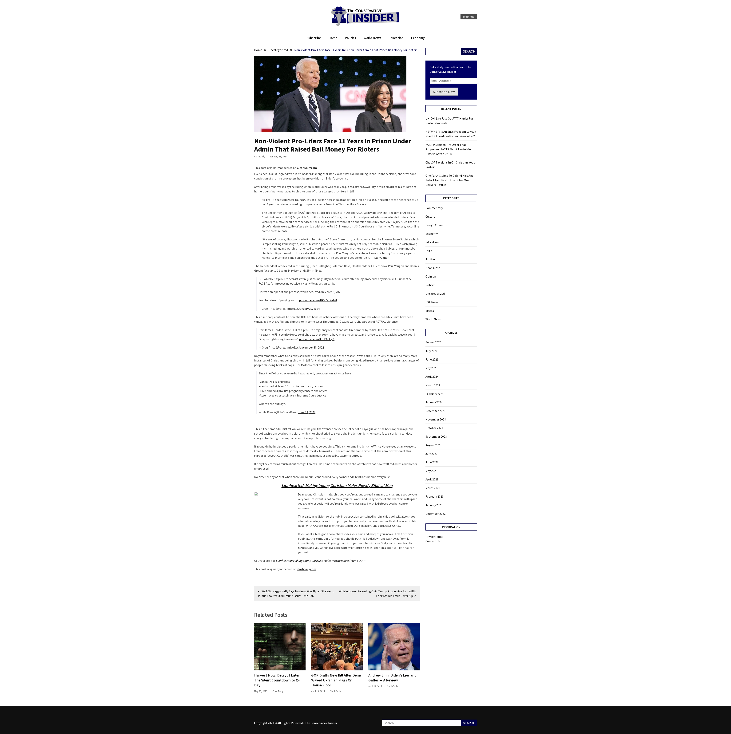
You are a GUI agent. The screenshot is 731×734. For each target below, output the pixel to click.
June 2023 (431, 462)
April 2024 (431, 376)
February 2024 (434, 394)
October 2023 (434, 428)
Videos (429, 311)
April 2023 (431, 479)
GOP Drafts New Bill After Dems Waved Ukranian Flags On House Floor (336, 680)
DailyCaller (381, 257)
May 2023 (431, 471)
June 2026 (431, 359)
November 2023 (435, 419)
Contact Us (432, 541)
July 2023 (431, 454)
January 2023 (433, 505)
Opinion (430, 276)
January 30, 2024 (309, 308)
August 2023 (433, 445)
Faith (428, 251)
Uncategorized (435, 293)
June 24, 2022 (306, 412)
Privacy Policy (434, 537)
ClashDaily (259, 156)
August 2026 (433, 342)
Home (333, 38)
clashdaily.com (306, 569)
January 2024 (433, 402)
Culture (430, 216)
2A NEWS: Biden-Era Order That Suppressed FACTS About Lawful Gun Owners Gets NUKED (448, 149)
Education (396, 38)
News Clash (432, 268)
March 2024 (432, 385)
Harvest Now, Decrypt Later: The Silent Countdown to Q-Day (277, 680)
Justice (430, 259)
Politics (350, 38)
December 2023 (435, 411)
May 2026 (431, 368)
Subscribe (468, 16)
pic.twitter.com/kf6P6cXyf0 (316, 339)
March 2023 (432, 488)
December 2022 (435, 513)
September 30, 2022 (311, 347)
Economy (418, 38)
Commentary (434, 208)
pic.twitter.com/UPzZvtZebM (318, 300)
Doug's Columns (436, 225)
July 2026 (431, 351)
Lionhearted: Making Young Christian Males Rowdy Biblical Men (337, 485)
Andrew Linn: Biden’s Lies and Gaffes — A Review (392, 677)
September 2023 (436, 436)
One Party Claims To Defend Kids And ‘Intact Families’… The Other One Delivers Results (449, 180)
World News (372, 38)
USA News (431, 302)
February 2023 (434, 496)
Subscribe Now (444, 92)
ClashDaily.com (307, 168)
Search (469, 51)
